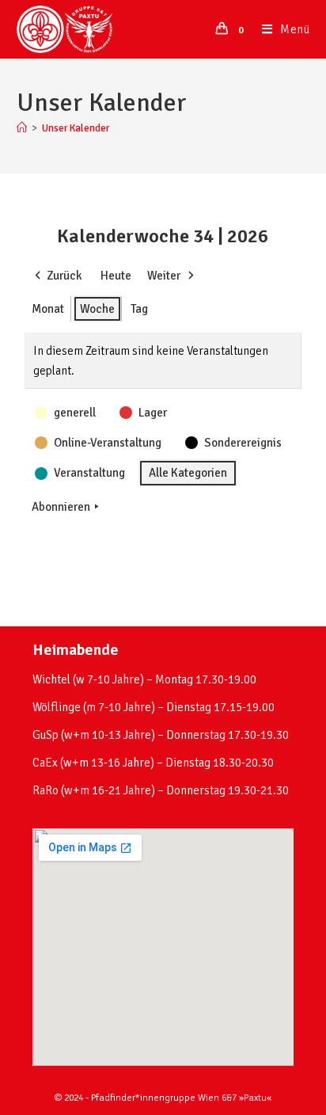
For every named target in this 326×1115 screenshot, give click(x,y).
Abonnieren (61, 507)
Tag (139, 309)
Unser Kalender (75, 128)
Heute (115, 275)
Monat (48, 309)
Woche (97, 309)
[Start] (22, 128)
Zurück (64, 275)
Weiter (163, 275)
